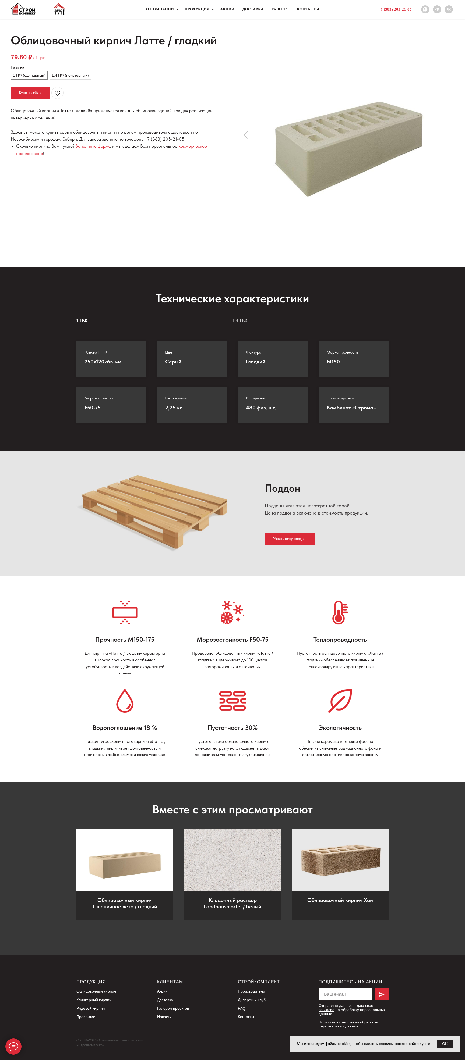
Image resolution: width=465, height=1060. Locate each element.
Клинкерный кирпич (93, 1000)
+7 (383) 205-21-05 (395, 9)
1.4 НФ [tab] (239, 320)
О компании (160, 9)
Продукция (197, 9)
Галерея (280, 9)
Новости (164, 1017)
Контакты (308, 9)
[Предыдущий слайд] (246, 135)
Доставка (252, 9)
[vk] (449, 9)
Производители (251, 991)
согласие (326, 1010)
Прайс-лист (86, 1017)
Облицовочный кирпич (96, 991)
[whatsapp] (425, 9)
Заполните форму (93, 146)
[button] (290, 539)
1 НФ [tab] (81, 320)
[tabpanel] (232, 392)
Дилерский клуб (252, 1000)
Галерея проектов (173, 1008)
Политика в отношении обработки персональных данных (348, 1024)
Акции (227, 9)
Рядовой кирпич (90, 1008)
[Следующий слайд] (451, 135)
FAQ (241, 1008)
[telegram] (437, 9)
